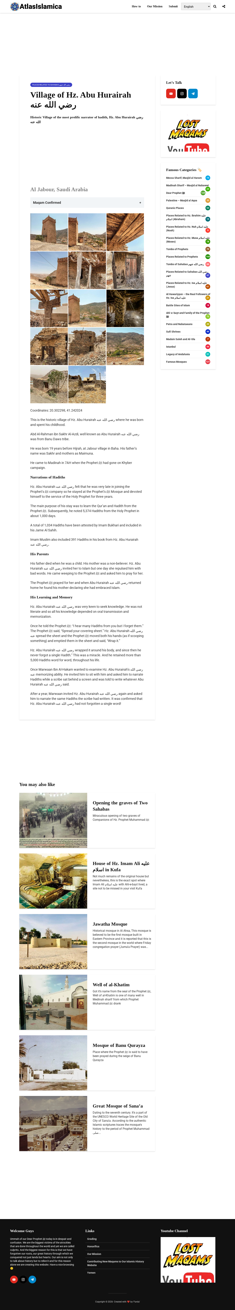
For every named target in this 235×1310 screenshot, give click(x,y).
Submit (173, 6)
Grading (92, 1238)
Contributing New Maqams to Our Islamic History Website (115, 1263)
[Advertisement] (117, 44)
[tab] (87, 202)
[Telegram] (193, 93)
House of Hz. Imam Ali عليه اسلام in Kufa (121, 866)
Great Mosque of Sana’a (118, 1106)
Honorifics (93, 1246)
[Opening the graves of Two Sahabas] (53, 820)
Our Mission (154, 6)
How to (136, 6)
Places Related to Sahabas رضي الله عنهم (51, 85)
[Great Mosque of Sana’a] (53, 1123)
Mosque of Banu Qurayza (119, 1045)
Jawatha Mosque (110, 924)
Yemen (91, 1272)
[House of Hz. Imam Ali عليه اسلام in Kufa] (53, 880)
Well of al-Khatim (111, 984)
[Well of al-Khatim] (53, 1002)
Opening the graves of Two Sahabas (120, 806)
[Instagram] (182, 93)
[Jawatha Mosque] (53, 941)
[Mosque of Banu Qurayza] (53, 1062)
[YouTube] (171, 93)
